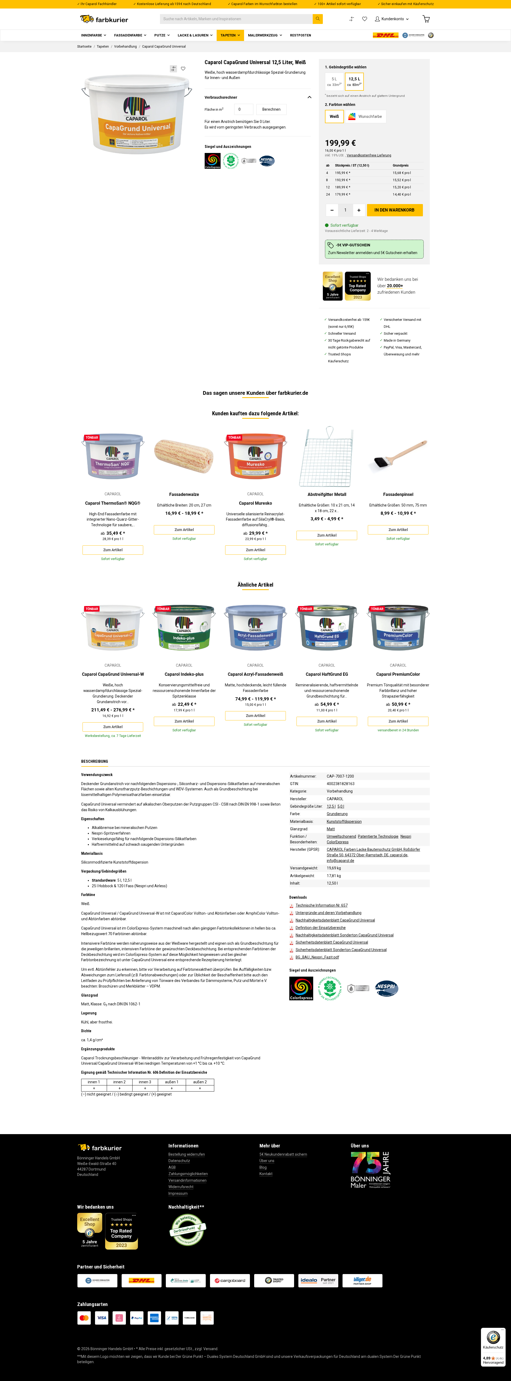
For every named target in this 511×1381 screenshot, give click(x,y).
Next (421, 495)
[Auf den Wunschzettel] (183, 68)
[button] (392, 19)
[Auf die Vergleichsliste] (173, 68)
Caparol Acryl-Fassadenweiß (255, 674)
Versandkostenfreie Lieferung (369, 155)
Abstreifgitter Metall (327, 494)
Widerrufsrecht (180, 1187)
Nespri (406, 836)
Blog (263, 1167)
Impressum (178, 1193)
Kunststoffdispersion (344, 821)
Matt (331, 829)
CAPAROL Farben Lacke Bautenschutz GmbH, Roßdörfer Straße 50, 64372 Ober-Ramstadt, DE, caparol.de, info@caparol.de (373, 855)
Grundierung (337, 814)
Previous (89, 495)
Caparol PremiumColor (398, 674)
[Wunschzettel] (364, 19)
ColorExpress (338, 842)
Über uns (266, 1161)
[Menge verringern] (332, 210)
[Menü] (502, 1331)
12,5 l (331, 806)
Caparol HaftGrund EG (327, 674)
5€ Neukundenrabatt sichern (283, 1154)
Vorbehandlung (340, 791)
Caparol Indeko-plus (184, 674)
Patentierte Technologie (378, 836)
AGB (172, 1167)
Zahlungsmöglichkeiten (188, 1174)
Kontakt (266, 1174)
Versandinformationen (187, 1180)
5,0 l (340, 806)
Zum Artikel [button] (113, 550)
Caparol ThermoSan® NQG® (113, 503)
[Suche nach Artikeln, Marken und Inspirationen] (318, 19)
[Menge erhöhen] (359, 210)
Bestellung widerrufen (186, 1154)
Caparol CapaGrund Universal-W (113, 674)
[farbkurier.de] (105, 19)
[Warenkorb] (426, 19)
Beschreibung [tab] (94, 761)
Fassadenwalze (184, 494)
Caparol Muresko (255, 503)
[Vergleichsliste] (351, 19)
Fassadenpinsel (398, 494)
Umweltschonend (341, 836)
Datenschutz (179, 1161)
